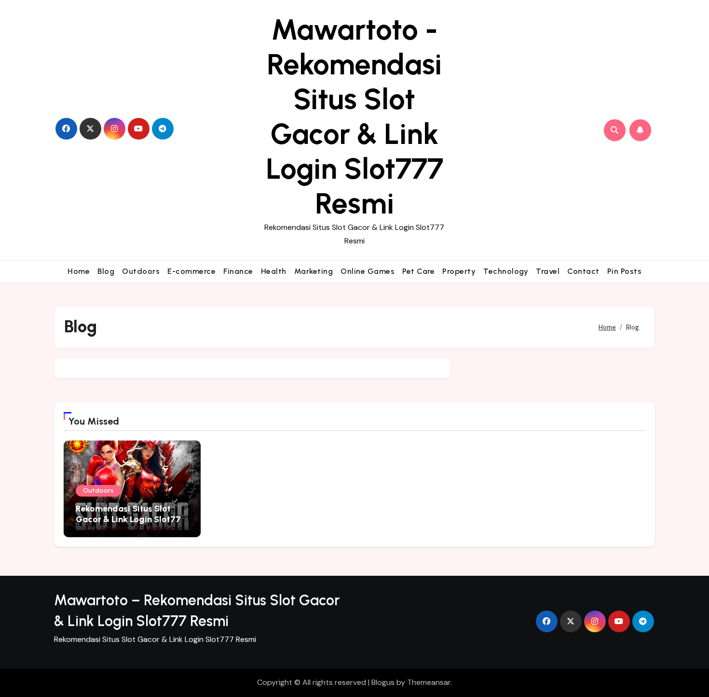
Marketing (313, 271)
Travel (547, 271)
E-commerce (191, 271)
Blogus (383, 682)
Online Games (368, 271)
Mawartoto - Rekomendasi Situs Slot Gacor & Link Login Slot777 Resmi (354, 116)
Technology (505, 271)
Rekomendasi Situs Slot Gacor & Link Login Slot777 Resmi (131, 519)
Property (459, 271)
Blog (105, 271)
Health (273, 271)
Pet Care (418, 271)
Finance (238, 271)
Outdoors (141, 271)
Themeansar (428, 682)
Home (79, 271)
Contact (583, 271)
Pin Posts (624, 271)
